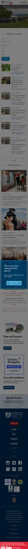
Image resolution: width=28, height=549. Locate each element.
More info (9, 548)
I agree (3, 548)
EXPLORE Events (14, 283)
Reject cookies (16, 548)
